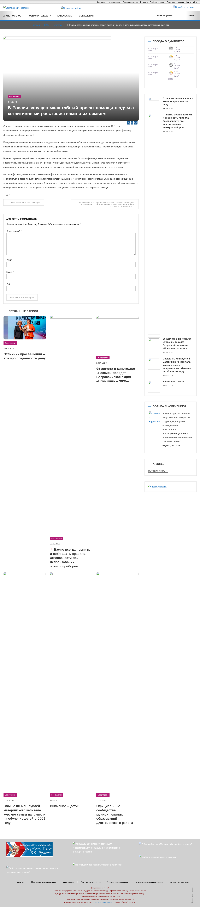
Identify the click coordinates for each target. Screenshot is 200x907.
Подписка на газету (39, 15)
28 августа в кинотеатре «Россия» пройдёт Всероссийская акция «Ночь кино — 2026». (177, 344)
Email (10, 272)
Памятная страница (175, 2)
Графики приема (157, 2)
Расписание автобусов (91, 882)
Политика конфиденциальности (149, 882)
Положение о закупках (179, 882)
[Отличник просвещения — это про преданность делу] (154, 103)
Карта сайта (191, 2)
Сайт (8, 284)
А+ (135, 122)
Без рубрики (14, 96)
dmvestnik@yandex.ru (104, 902)
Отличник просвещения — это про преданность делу (178, 101)
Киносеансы (64, 15)
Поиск (191, 15)
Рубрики (144, 2)
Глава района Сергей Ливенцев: (25, 202)
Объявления (86, 15)
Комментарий (14, 231)
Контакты (101, 2)
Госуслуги (20, 882)
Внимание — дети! (64, 806)
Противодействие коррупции (43, 882)
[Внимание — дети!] (154, 386)
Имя (9, 259)
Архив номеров (12, 15)
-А (128, 122)
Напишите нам (114, 2)
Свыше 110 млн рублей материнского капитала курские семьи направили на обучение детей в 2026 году (24, 815)
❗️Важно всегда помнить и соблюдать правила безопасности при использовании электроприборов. (70, 558)
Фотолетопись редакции (117, 882)
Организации (68, 882)
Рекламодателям (130, 2)
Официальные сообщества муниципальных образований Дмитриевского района (114, 815)
